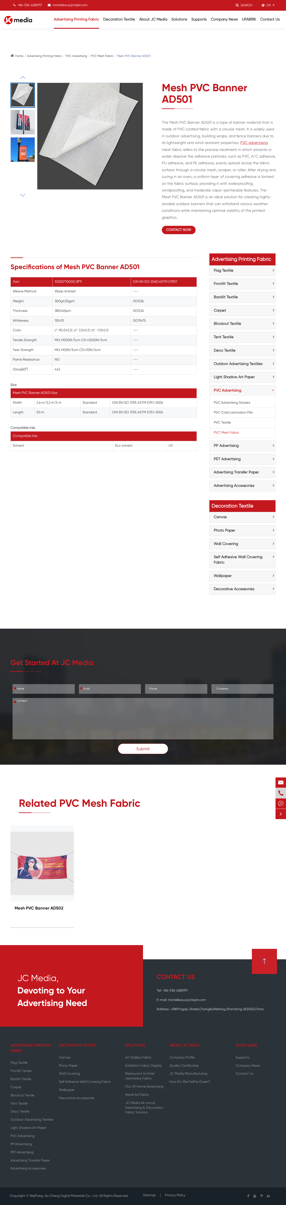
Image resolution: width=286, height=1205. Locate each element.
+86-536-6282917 (30, 5)
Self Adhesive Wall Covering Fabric (238, 559)
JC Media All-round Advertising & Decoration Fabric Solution (144, 1107)
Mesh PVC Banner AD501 (134, 56)
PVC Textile (222, 422)
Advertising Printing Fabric (76, 19)
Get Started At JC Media (51, 663)
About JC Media (153, 19)
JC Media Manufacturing (188, 1073)
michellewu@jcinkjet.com (70, 5)
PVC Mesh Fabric (102, 56)
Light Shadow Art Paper (234, 377)
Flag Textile (223, 270)
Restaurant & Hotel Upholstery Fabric (139, 1076)
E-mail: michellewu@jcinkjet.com (181, 1000)
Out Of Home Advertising (144, 1086)
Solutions (179, 19)
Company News (224, 19)
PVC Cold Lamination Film (233, 412)
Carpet (220, 310)
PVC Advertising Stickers (232, 403)
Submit (143, 749)
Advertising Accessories (234, 486)
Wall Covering (226, 544)
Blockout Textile (227, 324)
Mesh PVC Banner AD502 (39, 908)
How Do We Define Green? (189, 1082)
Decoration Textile (119, 19)
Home (19, 56)
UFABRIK (249, 19)
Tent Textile (224, 337)
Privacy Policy (175, 1196)
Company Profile (182, 1057)
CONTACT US (176, 977)
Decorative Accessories (234, 589)
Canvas (220, 517)
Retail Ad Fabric (137, 1095)
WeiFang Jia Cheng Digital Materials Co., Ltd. (64, 1196)
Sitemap (149, 1196)
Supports (199, 19)
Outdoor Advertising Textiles (238, 364)
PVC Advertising (76, 56)
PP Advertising (226, 446)
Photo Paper (224, 530)
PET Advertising (227, 459)
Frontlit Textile (226, 284)
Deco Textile (225, 350)
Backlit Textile (226, 297)
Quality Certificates (184, 1066)
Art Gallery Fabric (138, 1057)
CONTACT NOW (178, 230)
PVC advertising (254, 143)
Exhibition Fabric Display (143, 1066)
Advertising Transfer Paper (236, 472)
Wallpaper (223, 576)
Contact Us (270, 19)
